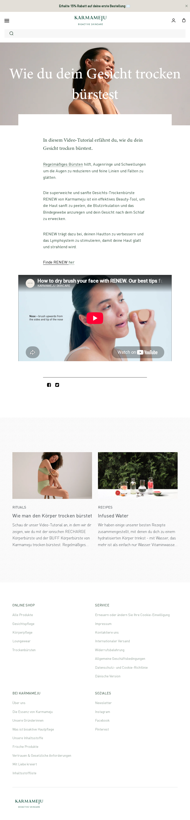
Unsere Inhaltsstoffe (27, 738)
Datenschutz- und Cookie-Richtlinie (121, 667)
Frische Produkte (25, 746)
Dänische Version (107, 676)
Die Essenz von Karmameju (32, 711)
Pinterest (102, 729)
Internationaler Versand (112, 641)
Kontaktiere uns (107, 632)
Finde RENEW (56, 262)
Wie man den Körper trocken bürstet (52, 515)
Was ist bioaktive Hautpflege (33, 729)
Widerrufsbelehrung (109, 650)
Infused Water (113, 515)
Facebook (102, 720)
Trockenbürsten (24, 650)
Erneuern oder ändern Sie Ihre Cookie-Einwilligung (132, 615)
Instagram (102, 711)
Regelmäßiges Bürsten (63, 164)
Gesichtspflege (23, 623)
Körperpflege (22, 632)
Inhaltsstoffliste (24, 773)
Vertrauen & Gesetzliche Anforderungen (41, 755)
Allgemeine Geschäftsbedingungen (120, 658)
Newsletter (103, 703)
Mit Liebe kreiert (24, 764)
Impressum (103, 623)
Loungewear (21, 641)
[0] (184, 20)
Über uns (18, 703)
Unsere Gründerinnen (28, 720)
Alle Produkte (22, 615)
